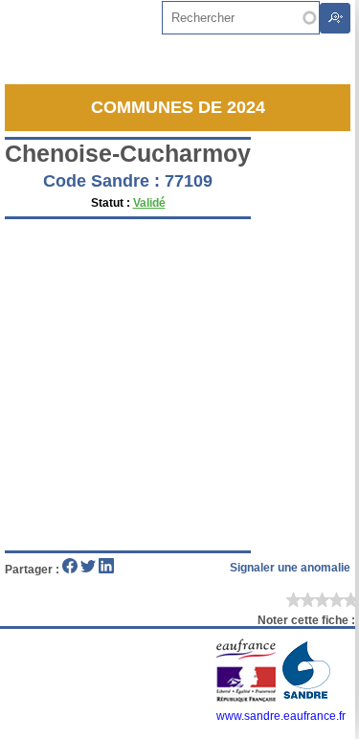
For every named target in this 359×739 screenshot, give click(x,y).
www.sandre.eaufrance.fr (281, 716)
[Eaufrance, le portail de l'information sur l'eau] (247, 698)
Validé (149, 203)
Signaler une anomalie (290, 567)
